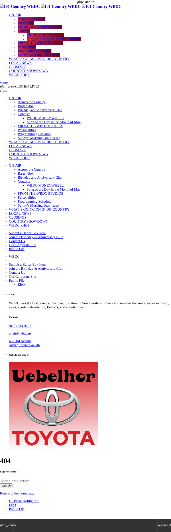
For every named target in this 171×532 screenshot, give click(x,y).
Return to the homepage (17, 493)
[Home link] (61, 6)
